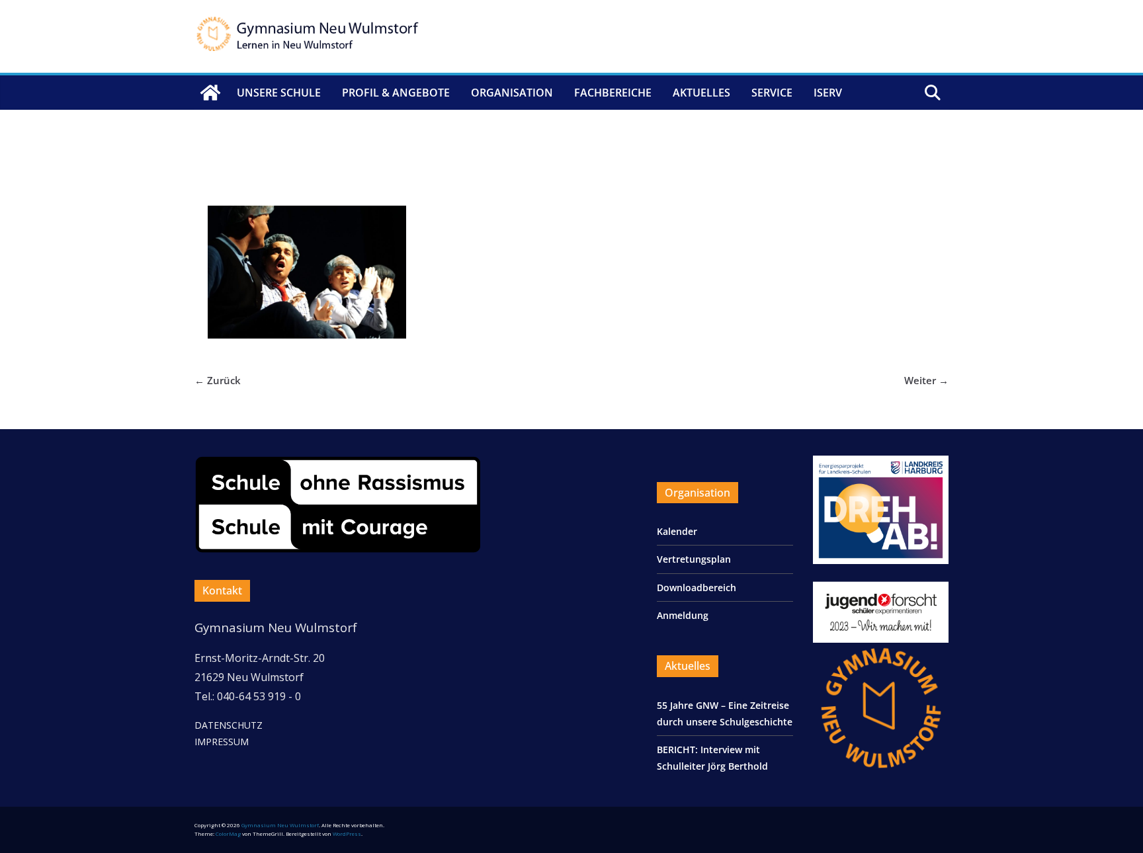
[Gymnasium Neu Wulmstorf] (210, 92)
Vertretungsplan (694, 559)
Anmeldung (682, 615)
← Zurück (217, 380)
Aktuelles (701, 92)
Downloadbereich (696, 587)
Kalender (677, 531)
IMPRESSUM (221, 741)
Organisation (512, 92)
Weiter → (926, 380)
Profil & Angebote (396, 92)
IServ (828, 92)
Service (771, 92)
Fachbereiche (613, 92)
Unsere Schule (279, 92)
